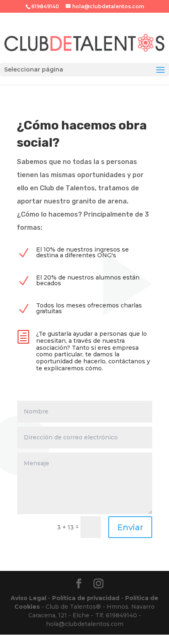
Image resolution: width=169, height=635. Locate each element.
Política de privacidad (85, 598)
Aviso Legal (28, 598)
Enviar (130, 527)
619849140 (45, 6)
